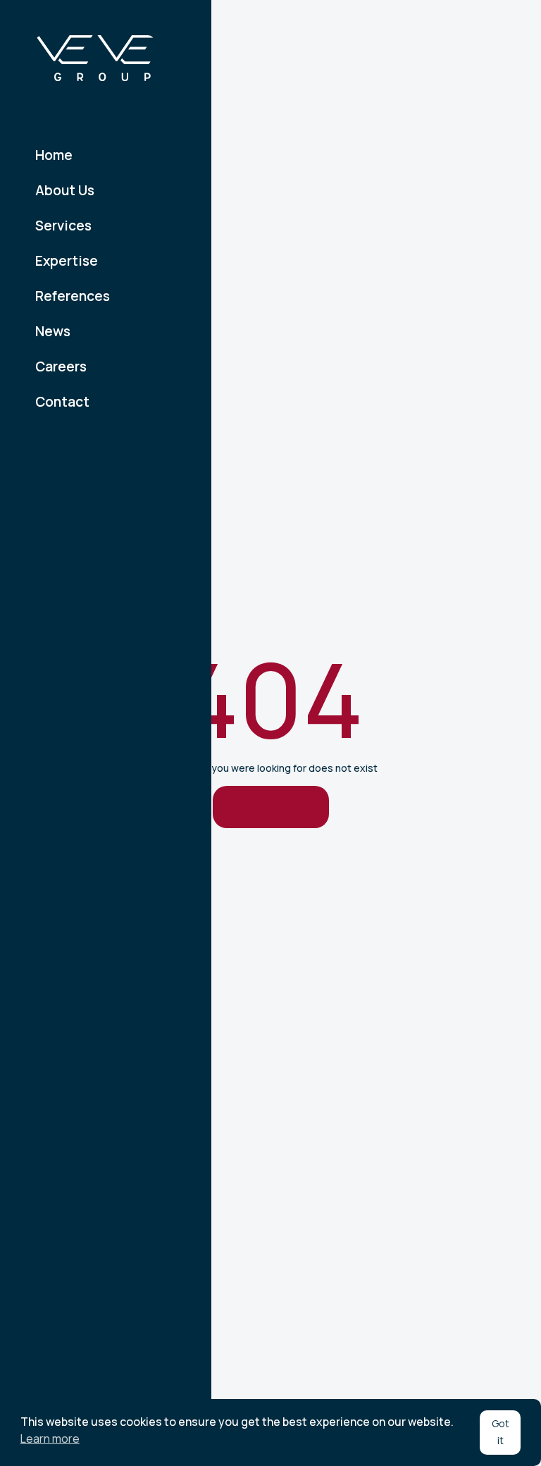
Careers (61, 366)
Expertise (66, 261)
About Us (64, 190)
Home (54, 155)
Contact (62, 402)
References (72, 296)
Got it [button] (500, 1432)
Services (63, 225)
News (52, 331)
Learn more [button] (50, 1438)
